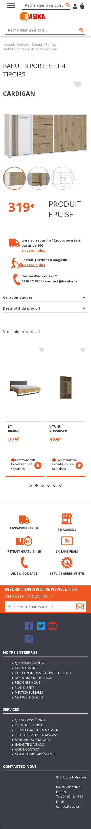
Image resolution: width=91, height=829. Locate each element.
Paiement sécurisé (28, 725)
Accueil (9, 44)
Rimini (13, 431)
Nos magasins (25, 668)
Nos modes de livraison (33, 678)
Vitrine (55, 426)
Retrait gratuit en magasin (36, 730)
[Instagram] (29, 641)
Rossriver (58, 431)
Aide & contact (27, 749)
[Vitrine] (66, 387)
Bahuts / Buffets (44, 44)
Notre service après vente (34, 754)
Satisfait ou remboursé (33, 740)
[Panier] (82, 4)
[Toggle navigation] (11, 5)
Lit (10, 426)
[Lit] (25, 387)
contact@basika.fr (69, 806)
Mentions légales (28, 692)
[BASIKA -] (32, 17)
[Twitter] (41, 628)
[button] (30, 485)
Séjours (23, 44)
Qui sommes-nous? (29, 663)
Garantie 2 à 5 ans (29, 744)
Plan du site (24, 687)
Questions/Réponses (30, 720)
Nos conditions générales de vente (43, 673)
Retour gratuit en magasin (36, 735)
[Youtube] (53, 628)
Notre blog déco (28, 697)
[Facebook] (29, 628)
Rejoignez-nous (27, 682)
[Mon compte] (75, 7)
